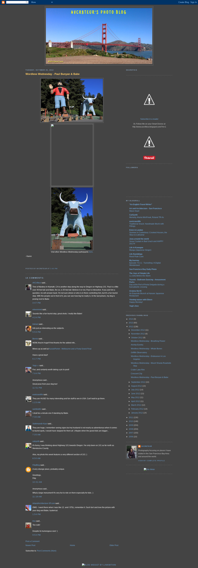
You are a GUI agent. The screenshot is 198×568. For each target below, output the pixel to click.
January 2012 (137, 413)
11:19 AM (37, 497)
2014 (131, 319)
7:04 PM (36, 373)
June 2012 (136, 394)
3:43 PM (53, 268)
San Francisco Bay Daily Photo (143, 269)
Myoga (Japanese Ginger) (140, 250)
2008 (131, 429)
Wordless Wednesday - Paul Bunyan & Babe (53, 73)
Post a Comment (32, 541)
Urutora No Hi (135, 291)
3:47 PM (36, 303)
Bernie (35, 339)
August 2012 (136, 386)
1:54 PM (36, 514)
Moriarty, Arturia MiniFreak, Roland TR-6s (146, 217)
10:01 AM (37, 482)
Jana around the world (139, 239)
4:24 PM (36, 317)
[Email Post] (58, 268)
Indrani (35, 324)
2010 (131, 421)
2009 (131, 425)
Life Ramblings (135, 254)
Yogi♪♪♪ (35, 365)
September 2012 (138, 382)
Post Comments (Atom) (46, 551)
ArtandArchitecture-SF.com (43, 503)
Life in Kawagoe (136, 247)
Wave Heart (134, 211)
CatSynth (133, 215)
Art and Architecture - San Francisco (145, 208)
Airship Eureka (137, 345)
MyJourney (134, 260)
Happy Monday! (136, 302)
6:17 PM (36, 359)
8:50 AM (36, 458)
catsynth (35, 441)
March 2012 (136, 405)
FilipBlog (36, 465)
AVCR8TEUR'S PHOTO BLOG (99, 12)
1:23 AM (36, 402)
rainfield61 (36, 409)
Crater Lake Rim (138, 370)
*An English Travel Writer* (140, 204)
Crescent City (136, 374)
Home (72, 545)
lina (34, 521)
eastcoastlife (37, 394)
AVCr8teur (36, 283)
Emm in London (136, 230)
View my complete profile (151, 461)
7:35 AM (36, 435)
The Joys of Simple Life (139, 273)
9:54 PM (36, 535)
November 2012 (138, 334)
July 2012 (135, 390)
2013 (131, 323)
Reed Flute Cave (136, 256)
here (91, 252)
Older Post (114, 545)
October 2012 (137, 338)
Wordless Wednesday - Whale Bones (146, 349)
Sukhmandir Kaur (39, 424)
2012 (131, 327)
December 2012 (138, 330)
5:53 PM (36, 332)
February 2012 (137, 409)
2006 (131, 437)
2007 (131, 433)
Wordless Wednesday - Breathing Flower (148, 341)
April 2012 (135, 401)
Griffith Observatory (139, 352)
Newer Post (30, 545)
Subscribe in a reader (149, 119)
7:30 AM (36, 417)
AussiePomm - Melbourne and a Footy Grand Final (70, 349)
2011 (131, 417)
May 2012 (135, 397)
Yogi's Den (134, 306)
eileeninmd (37, 309)
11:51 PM (37, 388)
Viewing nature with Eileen (140, 300)
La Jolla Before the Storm (140, 276)
